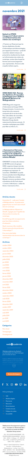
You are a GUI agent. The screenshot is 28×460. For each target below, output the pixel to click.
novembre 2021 (7, 282)
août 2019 (5, 312)
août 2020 (5, 298)
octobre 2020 (6, 293)
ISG (5, 434)
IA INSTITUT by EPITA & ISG (17, 440)
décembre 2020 (7, 290)
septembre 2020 (7, 296)
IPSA (13, 441)
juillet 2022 (6, 259)
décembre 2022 (7, 256)
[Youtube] (16, 384)
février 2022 (6, 273)
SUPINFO (9, 450)
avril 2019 (5, 321)
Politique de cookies (11, 411)
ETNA (4, 450)
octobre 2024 (6, 245)
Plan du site (9, 401)
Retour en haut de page (23, 452)
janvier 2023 (6, 254)
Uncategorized (7, 334)
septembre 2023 (7, 251)
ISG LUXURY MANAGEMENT (14, 434)
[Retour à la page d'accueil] (10, 3)
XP (18, 438)
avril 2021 (5, 284)
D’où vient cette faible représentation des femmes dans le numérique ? (13, 235)
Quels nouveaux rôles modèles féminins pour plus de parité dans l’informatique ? (13, 228)
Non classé (5, 329)
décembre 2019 (7, 304)
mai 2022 (5, 265)
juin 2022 (5, 262)
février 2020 (6, 301)
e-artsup (15, 448)
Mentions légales (10, 398)
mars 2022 (6, 270)
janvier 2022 (6, 276)
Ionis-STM (20, 448)
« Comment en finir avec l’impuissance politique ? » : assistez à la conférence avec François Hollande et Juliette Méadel (13, 153)
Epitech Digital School (14, 444)
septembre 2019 (7, 310)
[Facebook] (2, 384)
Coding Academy (16, 446)
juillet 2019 (5, 315)
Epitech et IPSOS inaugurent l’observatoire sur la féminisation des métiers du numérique (13, 36)
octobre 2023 (6, 248)
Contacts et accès (10, 408)
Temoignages (6, 331)
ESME (9, 441)
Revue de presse (10, 406)
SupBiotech (17, 441)
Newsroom (9, 403)
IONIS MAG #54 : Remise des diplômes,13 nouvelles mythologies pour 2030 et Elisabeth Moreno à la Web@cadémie (13, 96)
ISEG (4, 438)
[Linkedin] (25, 384)
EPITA (7, 440)
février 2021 (6, 287)
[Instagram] (11, 384)
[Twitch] (20, 384)
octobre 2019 (6, 307)
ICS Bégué (14, 438)
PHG (14, 450)
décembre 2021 (7, 279)
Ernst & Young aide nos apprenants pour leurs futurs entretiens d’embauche (13, 221)
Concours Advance (11, 451)
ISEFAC (8, 438)
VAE (7, 396)
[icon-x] (7, 384)
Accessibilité (9, 414)
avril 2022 (5, 268)
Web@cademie (8, 448)
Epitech (6, 444)
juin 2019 (5, 318)
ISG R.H (23, 436)
